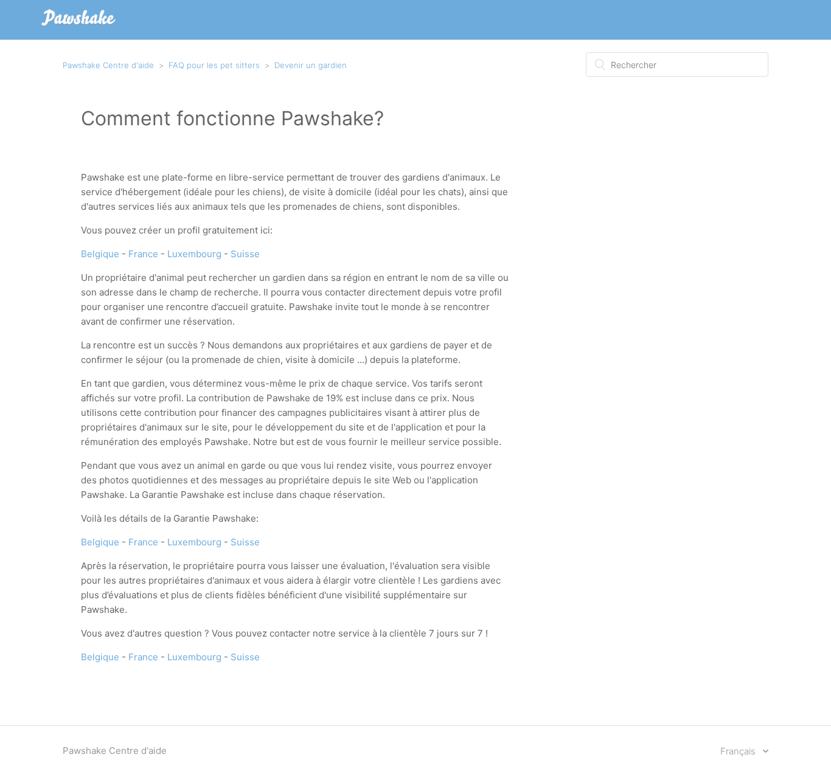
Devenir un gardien (310, 65)
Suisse (245, 254)
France (143, 254)
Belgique (100, 254)
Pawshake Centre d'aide (108, 65)
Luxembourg (194, 254)
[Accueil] (78, 26)
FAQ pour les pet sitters (214, 65)
